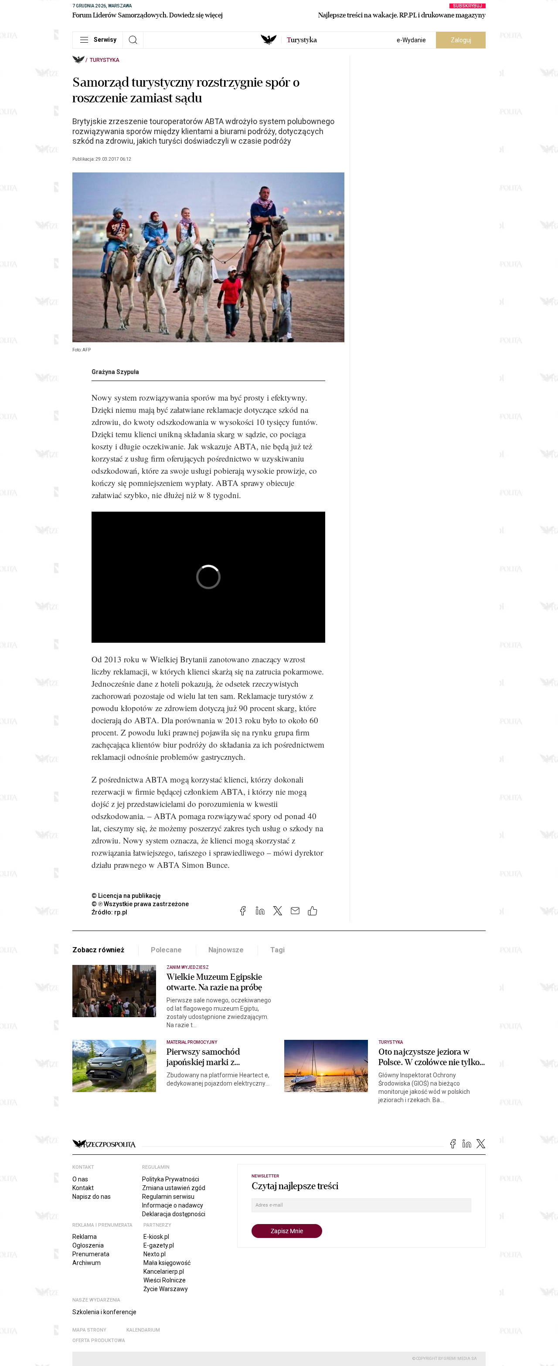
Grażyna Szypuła (115, 371)
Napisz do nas (91, 1196)
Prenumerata (90, 1254)
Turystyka (104, 60)
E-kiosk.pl (156, 1236)
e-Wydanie (411, 40)
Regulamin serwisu (168, 1196)
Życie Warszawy (165, 1288)
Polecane (166, 950)
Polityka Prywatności (170, 1179)
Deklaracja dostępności (173, 1214)
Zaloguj (461, 40)
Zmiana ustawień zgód (173, 1187)
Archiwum (86, 1262)
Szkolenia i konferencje (104, 1312)
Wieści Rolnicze (164, 1280)
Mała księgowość (167, 1262)
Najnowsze (226, 950)
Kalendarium (143, 1330)
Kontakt (83, 1187)
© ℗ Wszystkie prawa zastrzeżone (140, 904)
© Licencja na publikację (126, 895)
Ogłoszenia (88, 1245)
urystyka (302, 40)
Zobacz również (98, 950)
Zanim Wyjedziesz (188, 967)
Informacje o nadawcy (172, 1205)
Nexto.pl (154, 1254)
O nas (80, 1179)
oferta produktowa (98, 1340)
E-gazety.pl (158, 1245)
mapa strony (89, 1330)
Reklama (84, 1236)
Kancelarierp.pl (163, 1271)
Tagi (277, 950)
